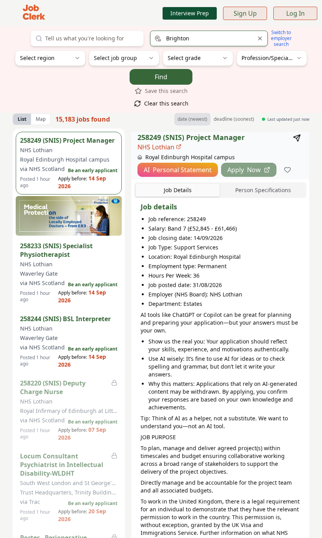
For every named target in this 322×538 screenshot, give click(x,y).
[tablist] (220, 190)
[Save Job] (287, 170)
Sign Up (245, 13)
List (22, 119)
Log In (295, 13)
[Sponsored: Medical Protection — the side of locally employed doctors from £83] (69, 216)
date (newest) (192, 119)
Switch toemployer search (281, 38)
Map (41, 119)
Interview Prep (189, 13)
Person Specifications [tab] (263, 190)
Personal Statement (178, 169)
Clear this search (166, 103)
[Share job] (297, 138)
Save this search (166, 91)
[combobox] (87, 38)
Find (161, 77)
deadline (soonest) (234, 119)
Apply (244, 169)
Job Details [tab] (178, 190)
